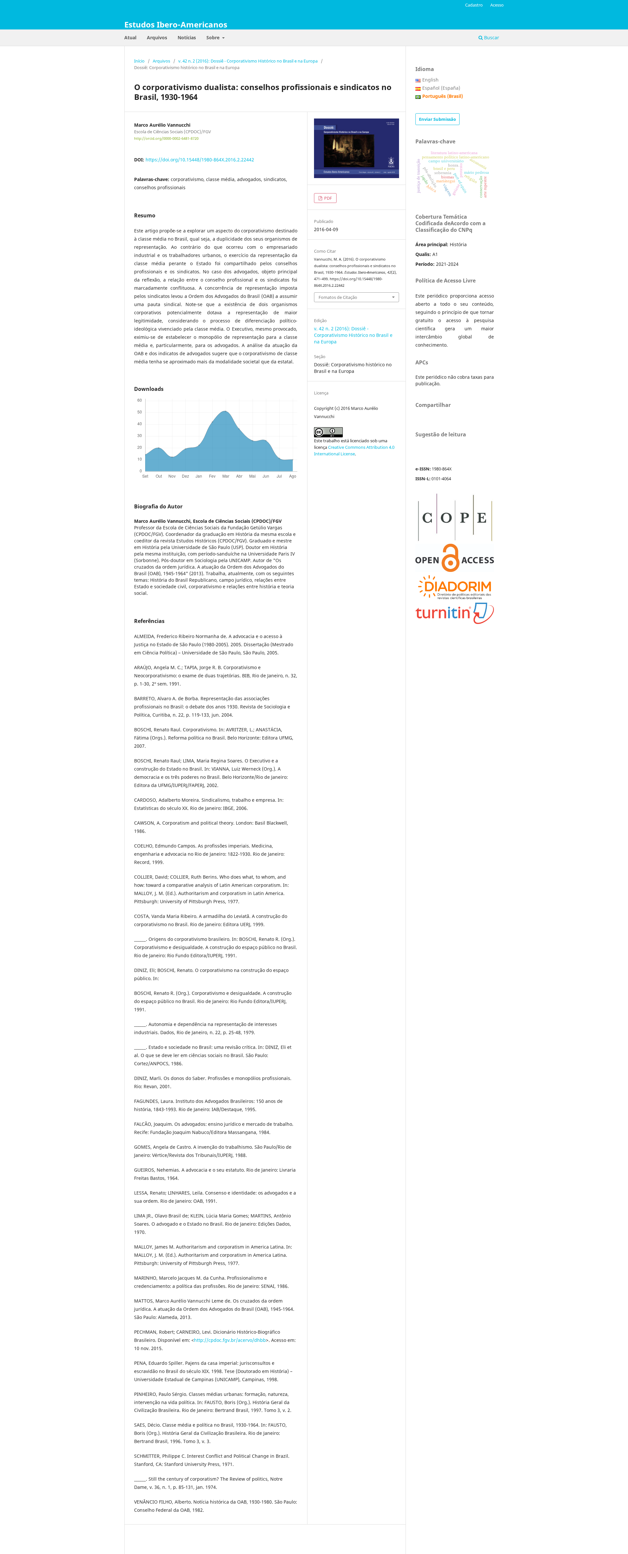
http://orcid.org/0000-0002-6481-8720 (166, 138)
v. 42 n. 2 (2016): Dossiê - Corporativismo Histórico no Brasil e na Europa (248, 61)
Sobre (213, 37)
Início (139, 61)
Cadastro (474, 5)
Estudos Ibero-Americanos (175, 24)
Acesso (497, 5)
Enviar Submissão (437, 119)
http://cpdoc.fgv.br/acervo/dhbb (230, 1340)
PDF (327, 198)
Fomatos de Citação (338, 297)
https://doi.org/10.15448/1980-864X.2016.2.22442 (200, 159)
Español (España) (441, 88)
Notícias (187, 37)
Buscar (491, 37)
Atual (130, 37)
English (430, 80)
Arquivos (157, 37)
